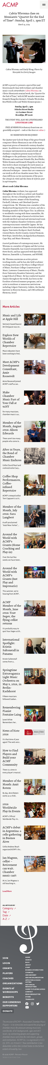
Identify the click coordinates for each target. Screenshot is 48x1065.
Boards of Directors (34, 970)
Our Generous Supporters (12, 1003)
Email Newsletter (32, 994)
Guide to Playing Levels (35, 989)
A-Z (5, 918)
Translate (29, 999)
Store (28, 997)
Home (27, 957)
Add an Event (30, 975)
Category (8, 908)
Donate (7, 1010)
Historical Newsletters (31, 986)
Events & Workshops (10, 990)
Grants (7, 968)
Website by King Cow (11, 1057)
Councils (29, 972)
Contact (29, 992)
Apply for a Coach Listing (32, 981)
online (41, 130)
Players (8, 973)
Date (5, 915)
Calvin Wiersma (32, 90)
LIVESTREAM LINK (24, 122)
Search (28, 960)
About (28, 965)
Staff (27, 967)
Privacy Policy (21, 1054)
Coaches (8, 978)
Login (6, 963)
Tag (5, 911)
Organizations (12, 983)
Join (5, 957)
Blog (27, 962)
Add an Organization (34, 977)
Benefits (8, 996)
